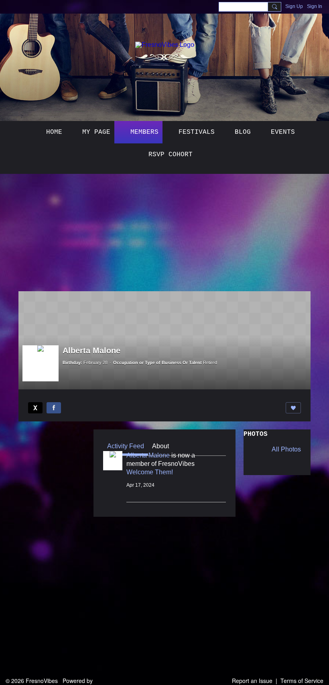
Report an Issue (252, 681)
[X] (35, 407)
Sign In (314, 6)
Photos (256, 434)
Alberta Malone (148, 455)
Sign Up (294, 6)
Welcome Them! (149, 472)
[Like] (293, 407)
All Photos (286, 449)
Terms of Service (301, 681)
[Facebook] (54, 407)
